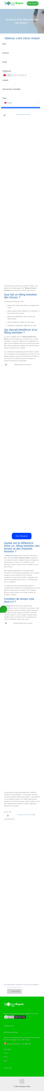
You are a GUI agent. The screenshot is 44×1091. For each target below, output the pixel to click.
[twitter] (5, 1071)
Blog (5, 1061)
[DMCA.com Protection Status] (15, 1019)
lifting (8, 606)
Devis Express (32, 3)
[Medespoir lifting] (22, 3)
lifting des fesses (12, 555)
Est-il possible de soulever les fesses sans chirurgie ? (21, 984)
